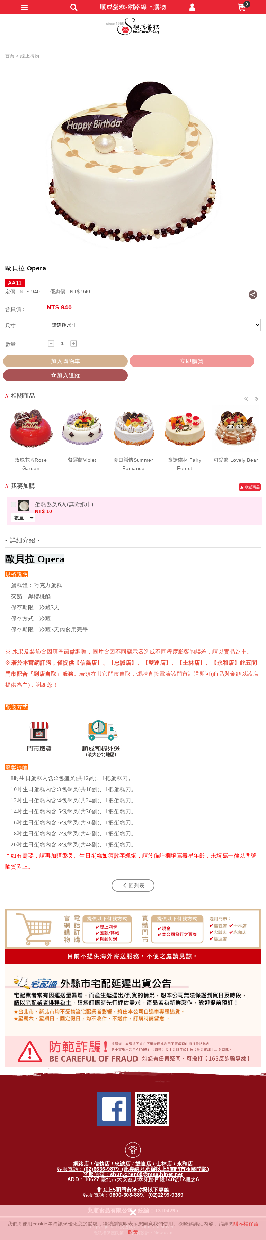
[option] (30, 439)
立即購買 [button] (192, 361)
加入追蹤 (68, 375)
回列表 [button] (136, 885)
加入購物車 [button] (65, 361)
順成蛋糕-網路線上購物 (133, 26)
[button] (246, 399)
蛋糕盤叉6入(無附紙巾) (64, 504)
